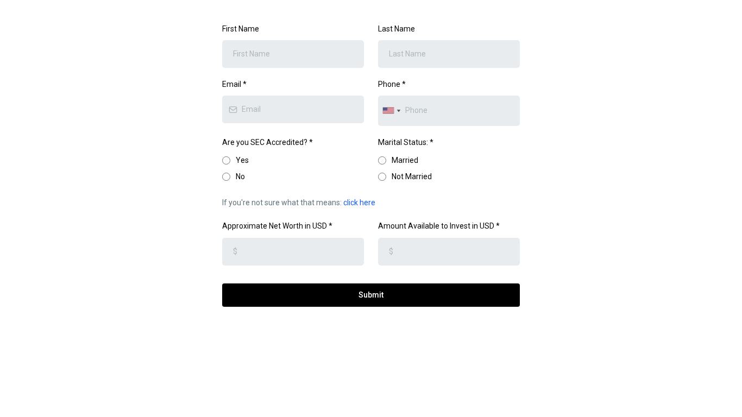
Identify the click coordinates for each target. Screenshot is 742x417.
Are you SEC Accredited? (267, 142)
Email (234, 84)
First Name (240, 28)
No (240, 176)
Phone (392, 84)
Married (405, 160)
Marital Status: (405, 142)
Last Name (396, 28)
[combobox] (391, 110)
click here (359, 202)
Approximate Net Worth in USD (277, 226)
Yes (242, 160)
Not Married (412, 176)
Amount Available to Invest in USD (439, 226)
